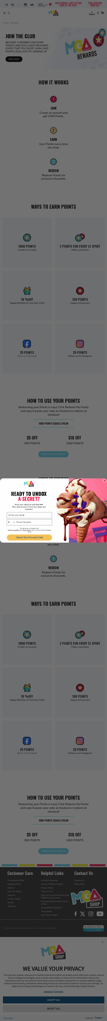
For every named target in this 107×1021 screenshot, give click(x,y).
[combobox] (11, 522)
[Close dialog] (104, 480)
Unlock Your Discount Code (29, 537)
